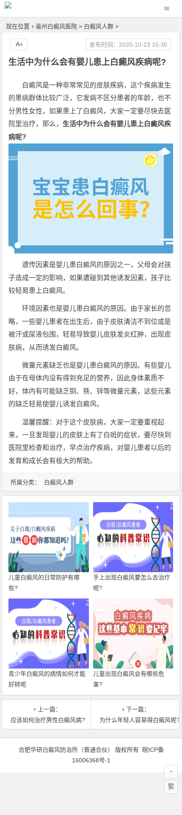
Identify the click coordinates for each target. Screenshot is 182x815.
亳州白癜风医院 (56, 26)
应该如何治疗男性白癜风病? (46, 720)
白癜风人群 (98, 26)
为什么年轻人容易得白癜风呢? (135, 720)
